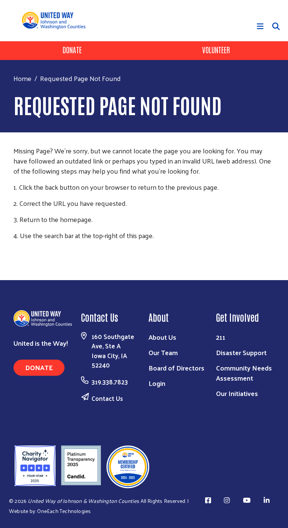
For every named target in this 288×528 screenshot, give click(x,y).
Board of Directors (176, 368)
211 (220, 337)
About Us (162, 337)
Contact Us (107, 398)
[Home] (56, 20)
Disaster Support (241, 352)
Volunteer (216, 49)
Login (156, 383)
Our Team (163, 352)
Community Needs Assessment (244, 373)
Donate (72, 49)
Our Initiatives (237, 393)
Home (23, 78)
